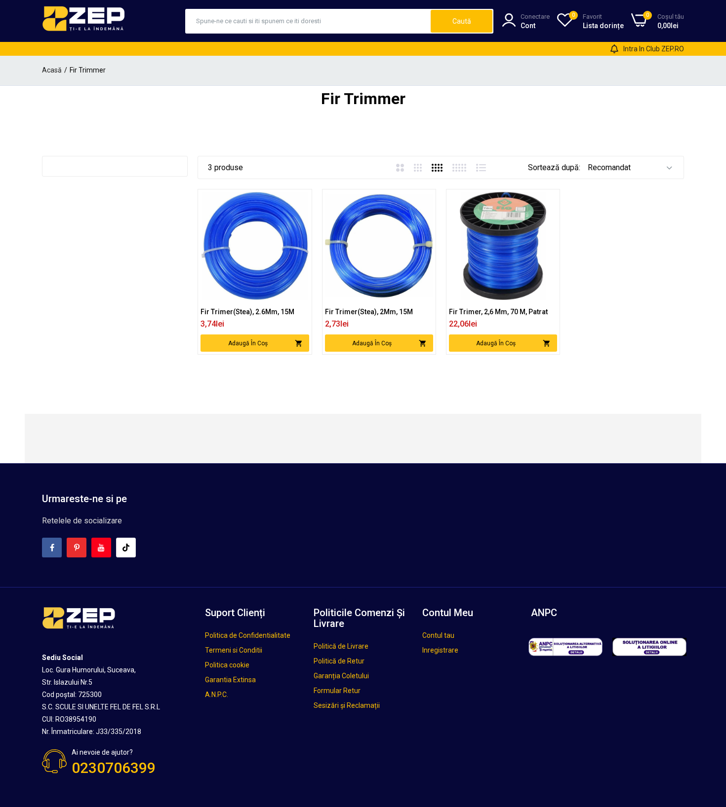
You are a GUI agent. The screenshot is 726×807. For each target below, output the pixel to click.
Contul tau (438, 635)
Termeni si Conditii (233, 650)
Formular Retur (337, 691)
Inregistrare (440, 650)
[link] (300, 200)
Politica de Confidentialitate (247, 635)
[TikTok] (126, 547)
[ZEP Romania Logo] (84, 21)
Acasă (52, 70)
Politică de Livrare (341, 646)
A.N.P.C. (216, 694)
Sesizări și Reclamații (347, 705)
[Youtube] (101, 547)
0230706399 (114, 767)
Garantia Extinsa (230, 680)
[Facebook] (52, 547)
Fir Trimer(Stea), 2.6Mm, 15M (247, 312)
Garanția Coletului (341, 676)
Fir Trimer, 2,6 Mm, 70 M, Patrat (498, 312)
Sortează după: (554, 167)
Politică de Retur (339, 661)
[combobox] (308, 21)
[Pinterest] (76, 547)
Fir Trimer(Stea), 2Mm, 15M (369, 312)
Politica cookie (227, 665)
